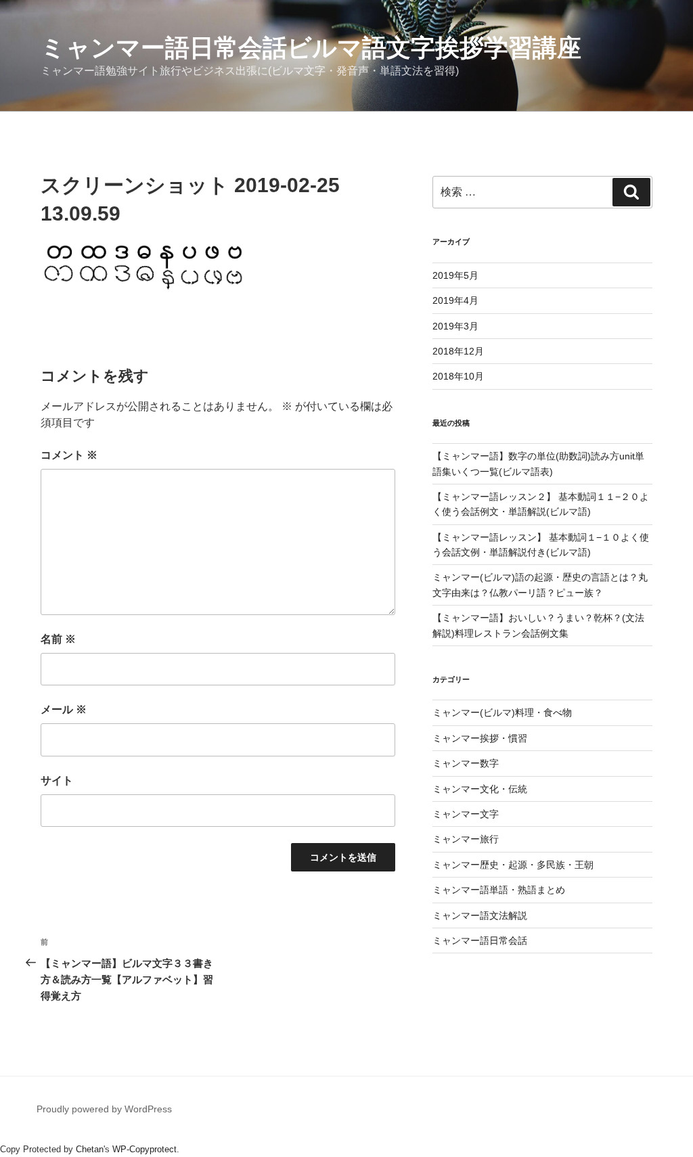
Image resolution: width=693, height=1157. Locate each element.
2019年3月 (455, 326)
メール (64, 709)
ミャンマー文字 (465, 814)
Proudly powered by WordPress (104, 1109)
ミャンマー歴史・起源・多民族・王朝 (513, 864)
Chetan (90, 1149)
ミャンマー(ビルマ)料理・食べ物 (502, 712)
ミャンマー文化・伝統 (479, 789)
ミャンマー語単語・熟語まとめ (498, 889)
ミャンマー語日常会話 (479, 940)
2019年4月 (455, 300)
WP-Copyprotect (144, 1149)
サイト (57, 780)
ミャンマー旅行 (465, 839)
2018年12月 (458, 351)
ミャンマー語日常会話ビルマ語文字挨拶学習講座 (311, 48)
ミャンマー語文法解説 (479, 915)
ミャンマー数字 (465, 763)
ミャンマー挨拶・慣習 (479, 738)
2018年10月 (458, 376)
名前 (58, 639)
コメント (69, 455)
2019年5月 (455, 275)
